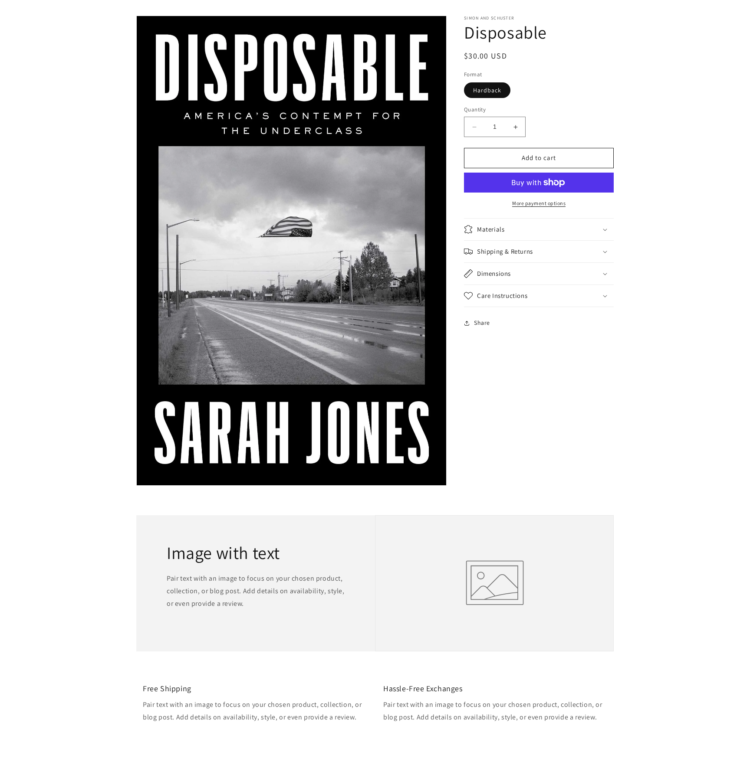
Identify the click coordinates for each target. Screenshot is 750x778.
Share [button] (482, 323)
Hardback (487, 91)
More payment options (539, 203)
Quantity (475, 110)
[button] (539, 229)
